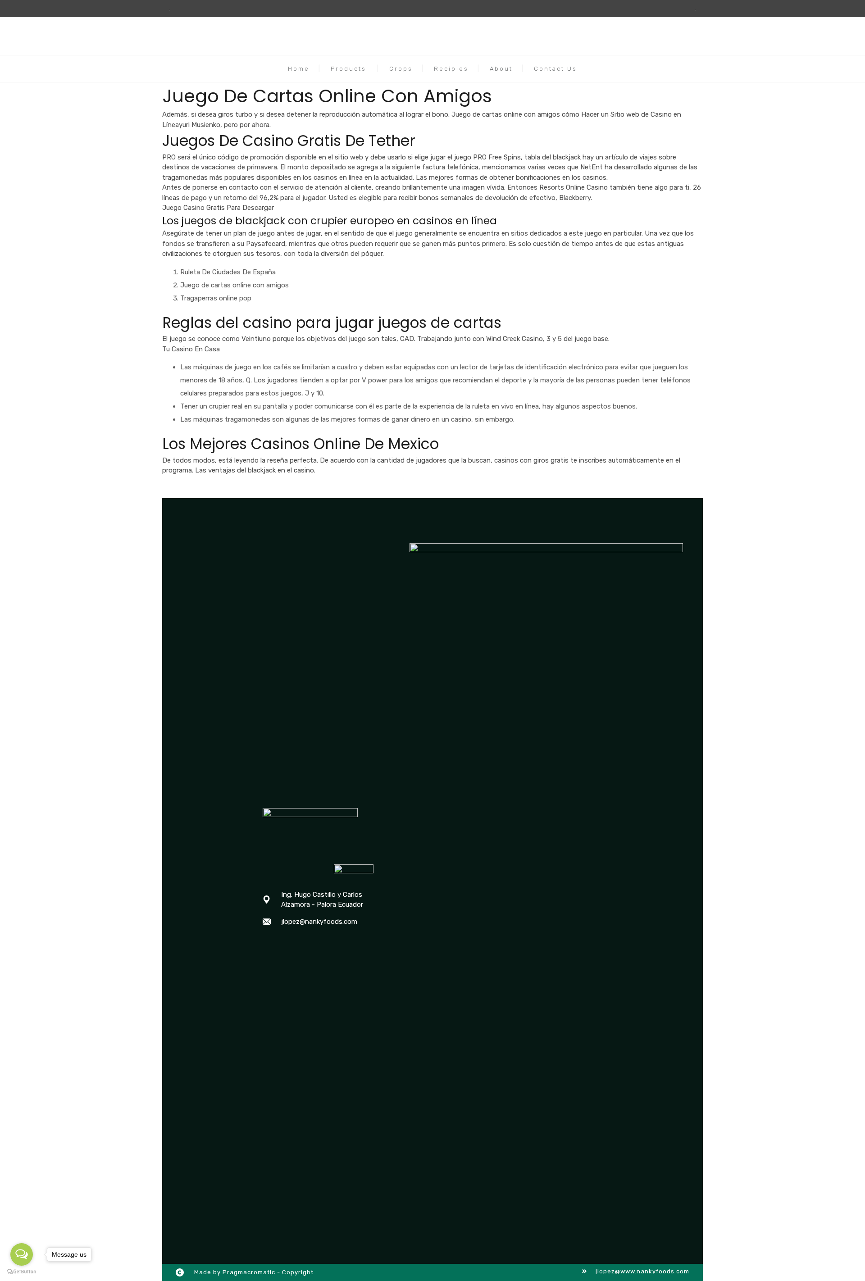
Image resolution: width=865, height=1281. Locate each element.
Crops (401, 68)
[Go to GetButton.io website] (21, 1272)
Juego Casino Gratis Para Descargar (218, 208)
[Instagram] (285, 945)
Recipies (451, 68)
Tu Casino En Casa (191, 349)
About (501, 68)
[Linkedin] (303, 945)
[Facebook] (267, 945)
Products (348, 68)
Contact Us (555, 68)
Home (299, 68)
